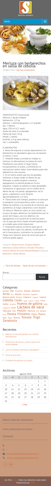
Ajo (12, 290)
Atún (12, 294)
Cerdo (18, 300)
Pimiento (23, 313)
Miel (37, 311)
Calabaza (35, 297)
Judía (45, 304)
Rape (5, 318)
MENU (7, 21)
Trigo (36, 317)
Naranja (43, 311)
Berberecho (7, 254)
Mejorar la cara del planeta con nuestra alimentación (22, 335)
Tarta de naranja (11, 265)
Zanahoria (10, 320)
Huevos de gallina (29, 303)
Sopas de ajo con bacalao (35, 265)
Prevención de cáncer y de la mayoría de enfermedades (22, 343)
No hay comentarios (26, 70)
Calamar (42, 297)
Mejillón (21, 310)
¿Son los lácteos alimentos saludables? (22, 350)
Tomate (26, 317)
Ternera (16, 317)
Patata (11, 313)
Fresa (43, 300)
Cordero (36, 301)
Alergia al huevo (18, 245)
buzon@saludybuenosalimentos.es (23, 453)
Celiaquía (28, 245)
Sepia (10, 318)
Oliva (4, 314)
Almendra (36, 291)
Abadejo (6, 291)
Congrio (30, 301)
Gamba (5, 304)
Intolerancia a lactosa (11, 248)
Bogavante (34, 294)
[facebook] (5, 464)
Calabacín (27, 297)
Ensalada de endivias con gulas (18, 360)
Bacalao (18, 294)
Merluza (22, 254)
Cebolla (15, 254)
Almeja (27, 290)
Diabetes (36, 245)
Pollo (34, 314)
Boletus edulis (9, 297)
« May (24, 404)
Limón (13, 307)
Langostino (6, 308)
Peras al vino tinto (13, 355)
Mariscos (23, 248)
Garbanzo (13, 304)
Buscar (6, 272)
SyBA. (15, 479)
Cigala (25, 301)
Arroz (6, 293)
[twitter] (11, 464)
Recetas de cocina (17, 251)
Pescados (31, 248)
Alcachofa (19, 291)
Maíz (14, 311)
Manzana (7, 310)
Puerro (41, 314)
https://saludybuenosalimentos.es (23, 457)
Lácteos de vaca (30, 307)
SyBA (32, 482)
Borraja (19, 297)
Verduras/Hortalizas (32, 251)
